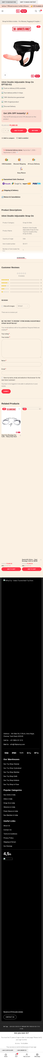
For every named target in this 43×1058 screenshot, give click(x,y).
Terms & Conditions (10, 834)
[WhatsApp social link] (8, 142)
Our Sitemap (8, 846)
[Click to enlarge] (5, 75)
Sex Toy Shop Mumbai (11, 772)
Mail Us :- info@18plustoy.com (14, 744)
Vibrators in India (9, 807)
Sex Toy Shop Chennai (11, 764)
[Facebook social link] (2, 142)
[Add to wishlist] (19, 409)
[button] (11, 569)
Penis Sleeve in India (11, 811)
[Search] (36, 11)
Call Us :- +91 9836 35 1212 (13, 740)
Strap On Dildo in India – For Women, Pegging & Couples (21, 21)
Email (4, 369)
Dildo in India (8, 799)
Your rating (6, 334)
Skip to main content (28, 2)
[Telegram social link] (10, 142)
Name (4, 361)
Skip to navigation (9, 2)
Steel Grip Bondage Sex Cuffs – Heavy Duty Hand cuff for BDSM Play (9, 436)
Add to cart (18, 130)
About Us (7, 826)
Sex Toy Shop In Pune (11, 784)
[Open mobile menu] (2, 11)
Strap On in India (9, 803)
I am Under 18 (21, 1050)
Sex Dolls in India (9, 795)
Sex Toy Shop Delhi (10, 776)
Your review (6, 337)
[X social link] (4, 142)
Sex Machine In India (11, 815)
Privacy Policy (9, 838)
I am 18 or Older (7, 1050)
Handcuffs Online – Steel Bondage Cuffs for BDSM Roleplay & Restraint (29, 561)
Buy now (35, 130)
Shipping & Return (10, 842)
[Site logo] (21, 11)
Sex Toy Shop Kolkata (11, 780)
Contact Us (8, 830)
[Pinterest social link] (6, 142)
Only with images (9, 306)
